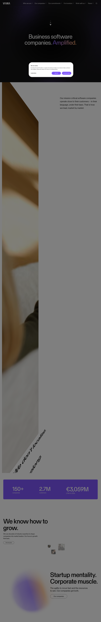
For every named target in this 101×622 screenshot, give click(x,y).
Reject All (56, 73)
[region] (51, 69)
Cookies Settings (33, 73)
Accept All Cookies (66, 73)
